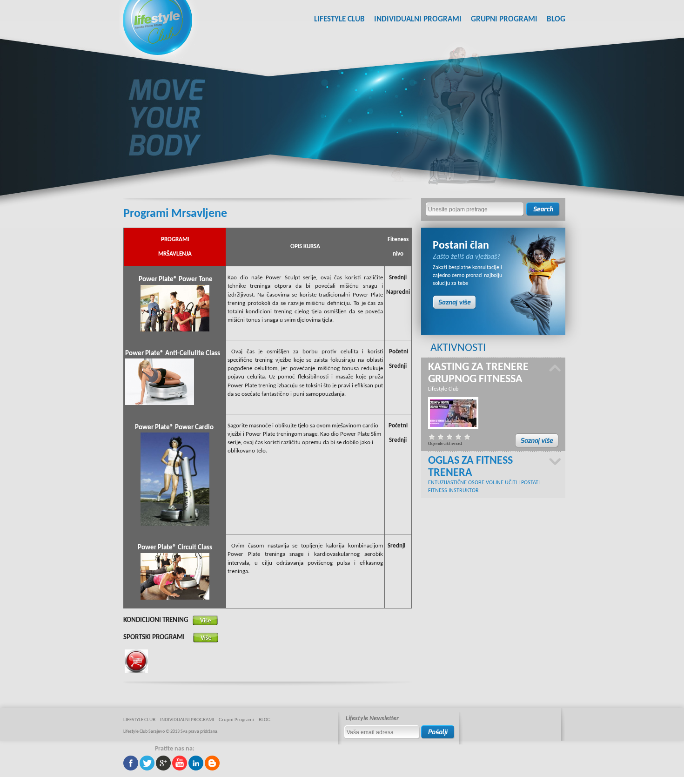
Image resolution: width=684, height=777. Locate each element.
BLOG (556, 19)
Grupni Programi (504, 19)
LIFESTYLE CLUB (339, 19)
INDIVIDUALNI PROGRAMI (418, 19)
